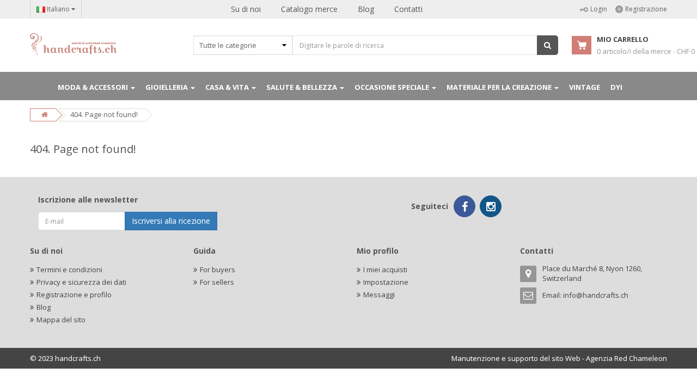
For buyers (217, 269)
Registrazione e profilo (74, 294)
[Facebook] (464, 206)
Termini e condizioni (69, 269)
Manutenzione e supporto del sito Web (515, 358)
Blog (366, 9)
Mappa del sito (60, 319)
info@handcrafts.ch (595, 295)
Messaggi (379, 294)
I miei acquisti (385, 269)
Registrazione (646, 9)
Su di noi (246, 9)
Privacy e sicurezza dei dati (81, 282)
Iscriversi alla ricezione (171, 221)
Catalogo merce (309, 9)
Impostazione (385, 282)
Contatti (408, 9)
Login (598, 9)
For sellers (217, 282)
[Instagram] (491, 206)
